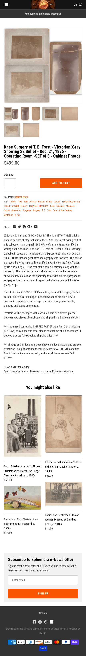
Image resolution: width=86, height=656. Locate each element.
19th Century (30, 201)
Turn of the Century (62, 210)
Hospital (33, 206)
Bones (41, 201)
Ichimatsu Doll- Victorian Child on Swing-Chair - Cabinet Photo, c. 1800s (63, 467)
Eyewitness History (71, 201)
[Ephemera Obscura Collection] (43, 4)
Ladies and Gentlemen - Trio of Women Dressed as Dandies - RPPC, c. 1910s (62, 519)
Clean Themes (61, 628)
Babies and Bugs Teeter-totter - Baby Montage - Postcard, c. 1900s (21, 524)
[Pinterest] (45, 622)
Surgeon (27, 210)
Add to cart (61, 183)
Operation (16, 210)
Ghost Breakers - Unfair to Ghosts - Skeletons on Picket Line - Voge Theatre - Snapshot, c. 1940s (22, 471)
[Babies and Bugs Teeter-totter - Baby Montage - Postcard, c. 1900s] (22, 498)
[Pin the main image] (24, 226)
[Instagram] (40, 622)
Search (43, 613)
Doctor (57, 201)
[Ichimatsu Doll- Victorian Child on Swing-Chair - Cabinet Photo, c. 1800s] (63, 423)
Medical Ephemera (65, 206)
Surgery (36, 210)
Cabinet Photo (21, 197)
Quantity (8, 174)
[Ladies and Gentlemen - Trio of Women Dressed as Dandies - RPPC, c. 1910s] (63, 493)
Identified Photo (47, 206)
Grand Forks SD (11, 206)
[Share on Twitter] (19, 226)
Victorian (8, 215)
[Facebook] (34, 622)
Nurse (7, 210)
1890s (12, 201)
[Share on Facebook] (14, 226)
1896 (19, 201)
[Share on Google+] (29, 226)
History (24, 206)
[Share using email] (36, 226)
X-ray (17, 215)
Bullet (49, 201)
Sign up (43, 593)
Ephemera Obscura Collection (28, 628)
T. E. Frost (46, 210)
